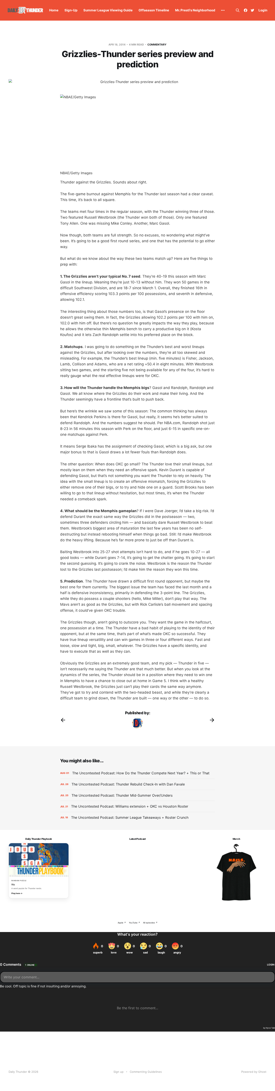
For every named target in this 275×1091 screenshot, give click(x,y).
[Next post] (212, 720)
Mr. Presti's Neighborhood (195, 10)
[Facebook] (245, 10)
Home (53, 10)
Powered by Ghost (253, 1071)
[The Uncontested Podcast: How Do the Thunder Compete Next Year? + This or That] (137, 773)
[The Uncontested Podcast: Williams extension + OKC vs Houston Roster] (137, 806)
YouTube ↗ (134, 923)
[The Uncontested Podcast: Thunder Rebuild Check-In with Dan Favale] (137, 784)
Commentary (157, 44)
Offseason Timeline (154, 10)
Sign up (118, 1071)
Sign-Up (70, 10)
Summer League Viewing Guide (108, 10)
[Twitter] (252, 10)
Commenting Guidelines (146, 1071)
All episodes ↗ (150, 923)
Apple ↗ (122, 923)
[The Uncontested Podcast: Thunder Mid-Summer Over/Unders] (137, 795)
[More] (223, 10)
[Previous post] (63, 720)
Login (262, 10)
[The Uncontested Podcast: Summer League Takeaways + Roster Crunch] (137, 817)
